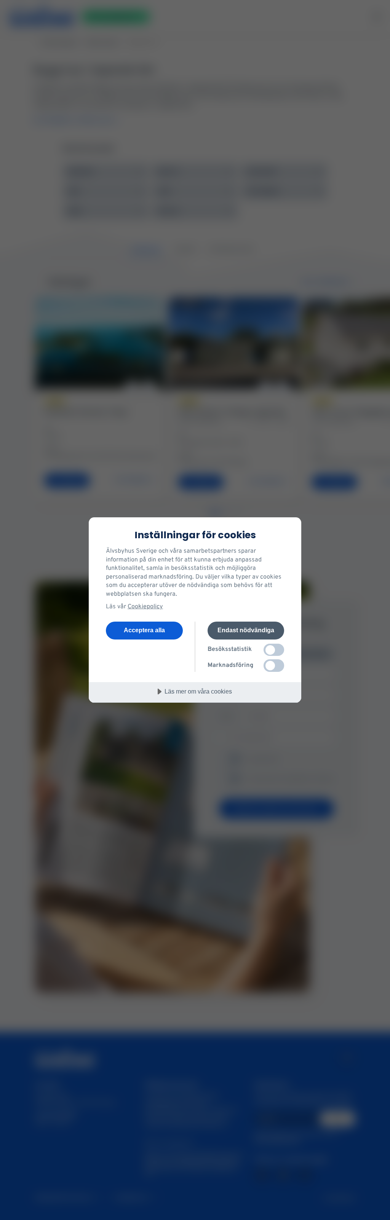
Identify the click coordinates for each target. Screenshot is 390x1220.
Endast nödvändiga (245, 630)
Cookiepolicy (145, 607)
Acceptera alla (144, 630)
